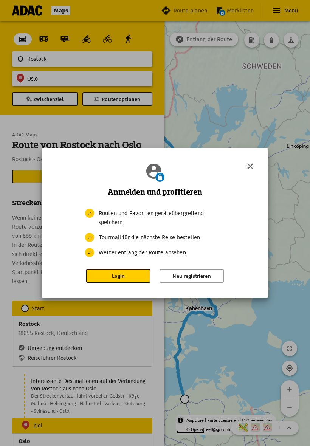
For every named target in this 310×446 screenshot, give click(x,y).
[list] (155, 233)
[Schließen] (250, 166)
